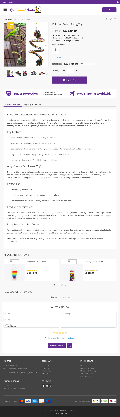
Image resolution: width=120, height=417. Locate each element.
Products (83, 365)
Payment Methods (87, 368)
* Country (8, 324)
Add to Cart (71, 80)
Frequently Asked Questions (15, 388)
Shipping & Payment (32, 104)
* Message (66, 314)
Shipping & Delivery (88, 371)
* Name (8, 314)
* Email (8, 320)
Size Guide (56, 57)
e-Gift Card (46, 368)
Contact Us (8, 385)
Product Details (12, 104)
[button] (31, 325)
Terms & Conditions (67, 338)
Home (6, 19)
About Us (45, 365)
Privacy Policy (47, 371)
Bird (10, 19)
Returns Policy (86, 376)
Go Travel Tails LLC (60, 413)
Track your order (86, 373)
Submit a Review (56, 345)
